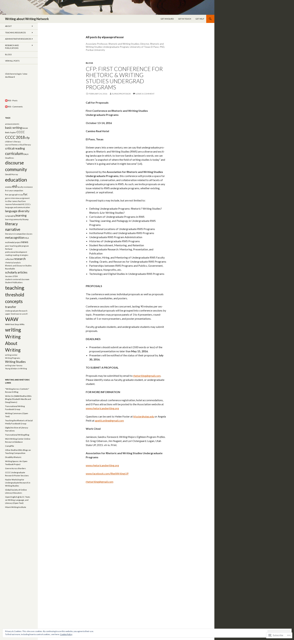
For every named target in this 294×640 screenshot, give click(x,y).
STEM (15, 276)
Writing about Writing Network (27, 19)
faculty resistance (25, 187)
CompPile (9, 446)
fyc (25, 194)
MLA (27, 238)
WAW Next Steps (12, 324)
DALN (25, 154)
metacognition (14, 237)
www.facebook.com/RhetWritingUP (107, 473)
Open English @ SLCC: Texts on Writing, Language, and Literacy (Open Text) (17, 500)
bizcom (25, 128)
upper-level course (13, 314)
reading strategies (20, 255)
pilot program (23, 246)
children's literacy (13, 141)
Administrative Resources (18, 39)
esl (14, 186)
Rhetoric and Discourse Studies (18, 265)
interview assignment (20, 198)
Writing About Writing (13, 343)
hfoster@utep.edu (143, 416)
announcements (12, 124)
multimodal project (13, 242)
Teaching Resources (15, 32)
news (24, 242)
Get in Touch (184, 19)
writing (13, 330)
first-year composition (14, 190)
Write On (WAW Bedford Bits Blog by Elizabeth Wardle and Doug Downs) (18, 399)
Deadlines (9, 158)
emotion (8, 187)
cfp (27, 137)
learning (21, 215)
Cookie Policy (66, 634)
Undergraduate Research (16, 311)
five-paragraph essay (14, 194)
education (16, 180)
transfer (10, 307)
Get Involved (167, 19)
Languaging (10, 216)
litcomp (25, 219)
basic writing (13, 127)
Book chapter (10, 132)
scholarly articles (16, 272)
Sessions (8, 276)
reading (8, 255)
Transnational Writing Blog (17, 434)
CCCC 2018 (15, 137)
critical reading (15, 148)
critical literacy (24, 145)
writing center (11, 355)
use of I (25, 314)
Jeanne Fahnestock (13, 204)
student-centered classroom (17, 279)
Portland (8, 249)
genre (8, 198)
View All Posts (12, 61)
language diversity (17, 211)
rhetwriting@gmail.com (147, 375)
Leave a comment (145, 93)
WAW (11, 319)
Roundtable (10, 269)
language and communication (17, 207)
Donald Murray (11, 174)
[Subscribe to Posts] (6, 100)
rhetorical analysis (13, 262)
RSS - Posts (13, 100)
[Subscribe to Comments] (6, 106)
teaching (14, 288)
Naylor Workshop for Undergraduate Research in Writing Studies (17, 482)
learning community (13, 219)
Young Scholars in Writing (16, 368)
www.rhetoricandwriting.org (102, 408)
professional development (16, 252)
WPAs (22, 324)
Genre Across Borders (15, 468)
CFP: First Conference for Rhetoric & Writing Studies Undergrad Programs (124, 78)
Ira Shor (8, 201)
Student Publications (14, 282)
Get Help (199, 19)
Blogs (89, 63)
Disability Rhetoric (13, 457)
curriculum (14, 153)
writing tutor (10, 365)
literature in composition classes (18, 234)
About (8, 26)
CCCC (21, 132)
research (20, 259)
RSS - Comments (15, 106)
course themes (11, 145)
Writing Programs (12, 358)
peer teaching (11, 246)
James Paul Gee (19, 201)
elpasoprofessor (121, 93)
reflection (9, 259)
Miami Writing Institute (15, 507)
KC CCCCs (26, 204)
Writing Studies (15, 361)
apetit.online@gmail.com (109, 420)
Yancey (19, 365)
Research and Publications (12, 46)
